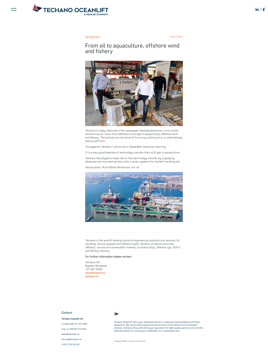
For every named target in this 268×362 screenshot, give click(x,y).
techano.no (91, 276)
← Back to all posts (175, 37)
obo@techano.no (95, 272)
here (160, 137)
